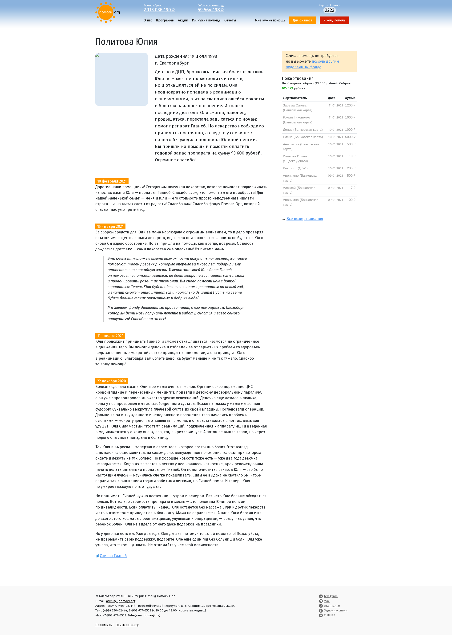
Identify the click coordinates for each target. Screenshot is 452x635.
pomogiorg (151, 615)
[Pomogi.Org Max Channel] (321, 601)
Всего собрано (159, 8)
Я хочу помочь (334, 20)
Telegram (331, 596)
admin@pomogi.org (121, 601)
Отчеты (230, 20)
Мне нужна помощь (270, 20)
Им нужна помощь (206, 20)
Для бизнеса (302, 20)
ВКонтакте (332, 606)
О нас (148, 20)
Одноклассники (335, 610)
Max (327, 601)
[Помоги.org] (107, 12)
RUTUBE (329, 615)
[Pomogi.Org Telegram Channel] (321, 596)
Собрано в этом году (211, 8)
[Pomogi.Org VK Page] (321, 606)
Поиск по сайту (127, 625)
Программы (165, 20)
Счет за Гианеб (113, 556)
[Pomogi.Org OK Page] (321, 610)
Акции (183, 20)
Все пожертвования (305, 218)
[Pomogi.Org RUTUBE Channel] (321, 615)
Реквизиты (104, 625)
